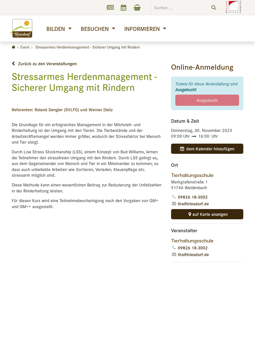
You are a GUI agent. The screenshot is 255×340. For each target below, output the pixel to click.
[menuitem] (58, 28)
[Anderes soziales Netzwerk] (110, 7)
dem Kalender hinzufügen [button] (210, 149)
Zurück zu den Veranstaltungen (47, 63)
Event (24, 47)
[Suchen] (213, 7)
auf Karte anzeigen (210, 214)
